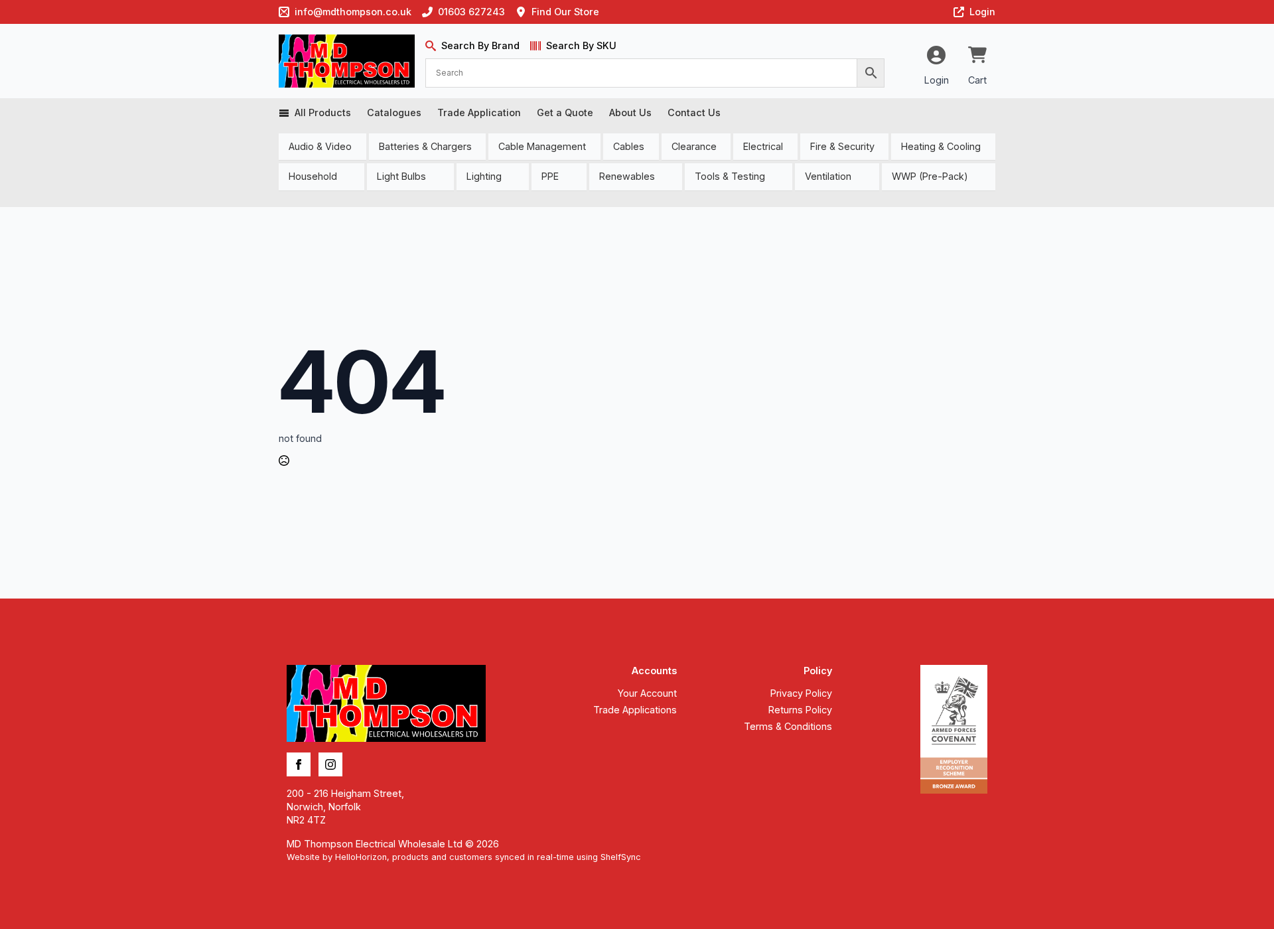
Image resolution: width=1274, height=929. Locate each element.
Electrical (763, 146)
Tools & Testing (730, 176)
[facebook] (299, 764)
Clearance (694, 146)
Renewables (627, 176)
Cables (628, 146)
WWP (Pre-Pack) (930, 176)
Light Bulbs (401, 176)
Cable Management (542, 146)
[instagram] (330, 764)
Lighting (484, 176)
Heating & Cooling (941, 146)
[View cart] (977, 56)
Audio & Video (320, 146)
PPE (550, 176)
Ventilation (828, 176)
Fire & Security (842, 146)
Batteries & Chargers (425, 146)
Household (313, 176)
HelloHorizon (361, 857)
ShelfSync (621, 857)
